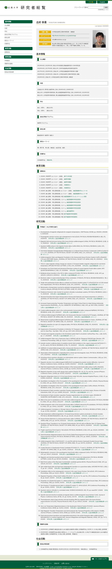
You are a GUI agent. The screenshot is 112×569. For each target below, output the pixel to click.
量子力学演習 (68, 176)
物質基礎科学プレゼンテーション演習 (75, 196)
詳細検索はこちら (103, 9)
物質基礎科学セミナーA (80, 191)
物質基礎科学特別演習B (74, 205)
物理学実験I (67, 179)
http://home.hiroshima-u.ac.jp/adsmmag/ (64, 35)
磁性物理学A (70, 211)
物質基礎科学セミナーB (80, 193)
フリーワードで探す (81, 7)
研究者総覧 (33, 7)
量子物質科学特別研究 (70, 214)
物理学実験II (67, 182)
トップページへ (47, 563)
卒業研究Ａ (67, 185)
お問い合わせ (65, 563)
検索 (106, 7)
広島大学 (11, 7)
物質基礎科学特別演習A (74, 199)
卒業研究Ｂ (67, 188)
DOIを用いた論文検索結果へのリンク (59, 238)
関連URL (49, 160)
